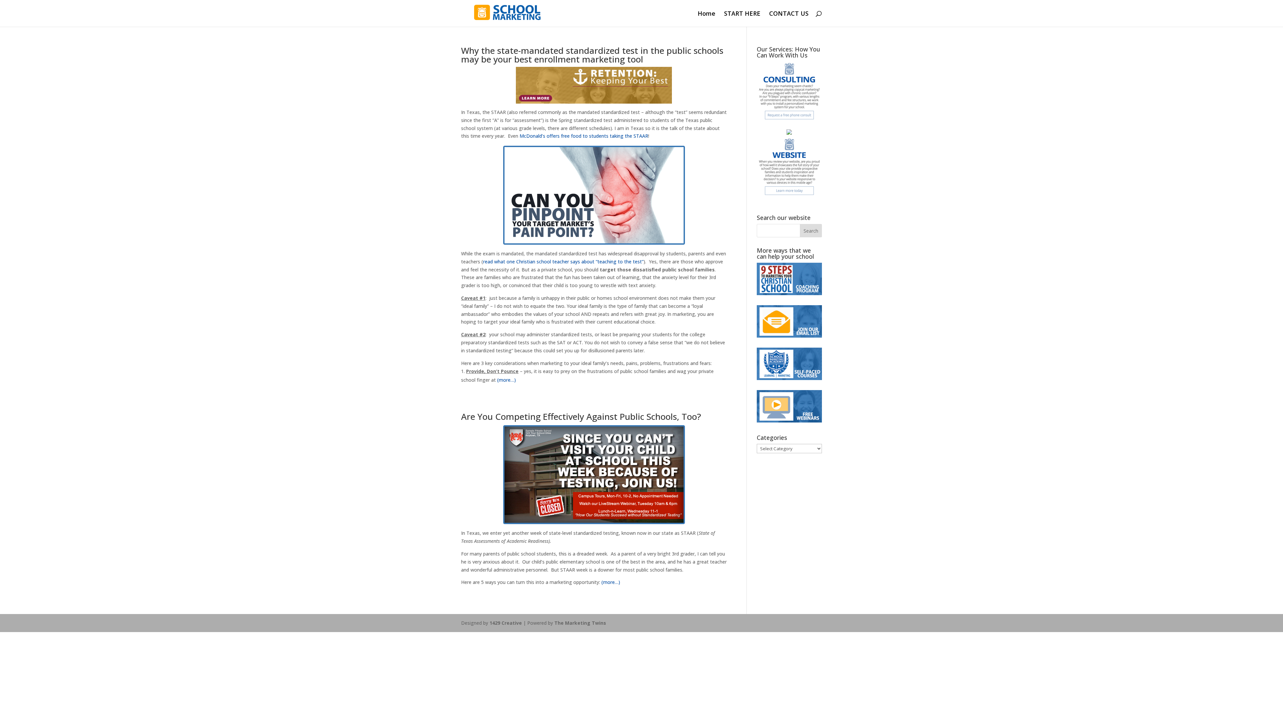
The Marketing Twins (580, 623)
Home (706, 14)
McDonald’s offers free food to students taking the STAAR (583, 136)
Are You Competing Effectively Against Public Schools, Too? (581, 416)
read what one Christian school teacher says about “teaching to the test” (563, 261)
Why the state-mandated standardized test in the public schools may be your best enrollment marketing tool (592, 54)
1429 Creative (505, 623)
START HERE (742, 14)
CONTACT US (789, 14)
